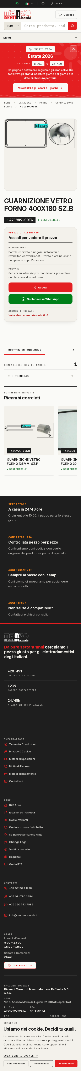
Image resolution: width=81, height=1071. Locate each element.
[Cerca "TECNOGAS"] (71, 376)
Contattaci (16, 781)
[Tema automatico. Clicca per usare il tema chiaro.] (43, 3)
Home (7, 102)
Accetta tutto (66, 1063)
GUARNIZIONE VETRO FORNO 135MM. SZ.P (23, 462)
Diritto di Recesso (20, 766)
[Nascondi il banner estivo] (73, 48)
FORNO (43, 102)
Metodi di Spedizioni (22, 758)
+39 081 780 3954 (21, 896)
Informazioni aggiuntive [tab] (24, 349)
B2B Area (15, 805)
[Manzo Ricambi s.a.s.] (16, 637)
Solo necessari (16, 1063)
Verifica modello (19, 849)
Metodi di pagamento (22, 773)
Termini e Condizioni (22, 744)
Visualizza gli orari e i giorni (38, 87)
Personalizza (41, 1063)
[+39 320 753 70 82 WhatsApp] (17, 3)
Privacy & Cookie (20, 751)
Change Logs (17, 842)
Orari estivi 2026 (22, 965)
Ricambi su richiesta (22, 812)
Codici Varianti (18, 819)
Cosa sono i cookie (19, 1056)
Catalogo (25, 102)
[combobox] (44, 26)
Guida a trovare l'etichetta (26, 827)
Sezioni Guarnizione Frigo (25, 834)
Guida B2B (15, 864)
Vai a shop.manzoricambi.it (27, 315)
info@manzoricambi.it (23, 915)
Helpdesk (15, 856)
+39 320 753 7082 (21, 904)
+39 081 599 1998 (20, 888)
